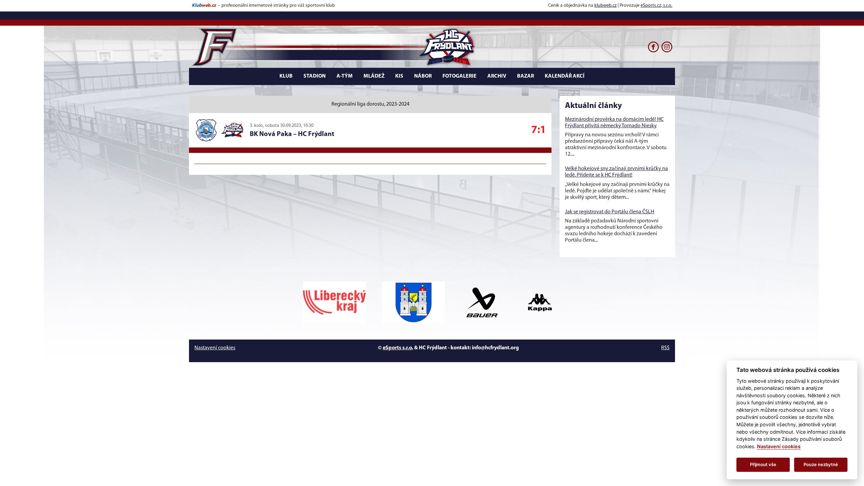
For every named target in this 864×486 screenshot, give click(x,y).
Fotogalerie (459, 76)
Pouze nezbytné (821, 464)
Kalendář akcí (565, 76)
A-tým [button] (344, 76)
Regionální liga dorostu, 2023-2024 (370, 104)
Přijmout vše (763, 464)
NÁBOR (423, 76)
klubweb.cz (605, 5)
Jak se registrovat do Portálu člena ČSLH (609, 212)
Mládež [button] (373, 76)
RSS (665, 348)
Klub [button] (286, 76)
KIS (399, 76)
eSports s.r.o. (398, 348)
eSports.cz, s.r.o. (656, 5)
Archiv (496, 76)
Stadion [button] (314, 76)
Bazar (525, 76)
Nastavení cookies (214, 348)
